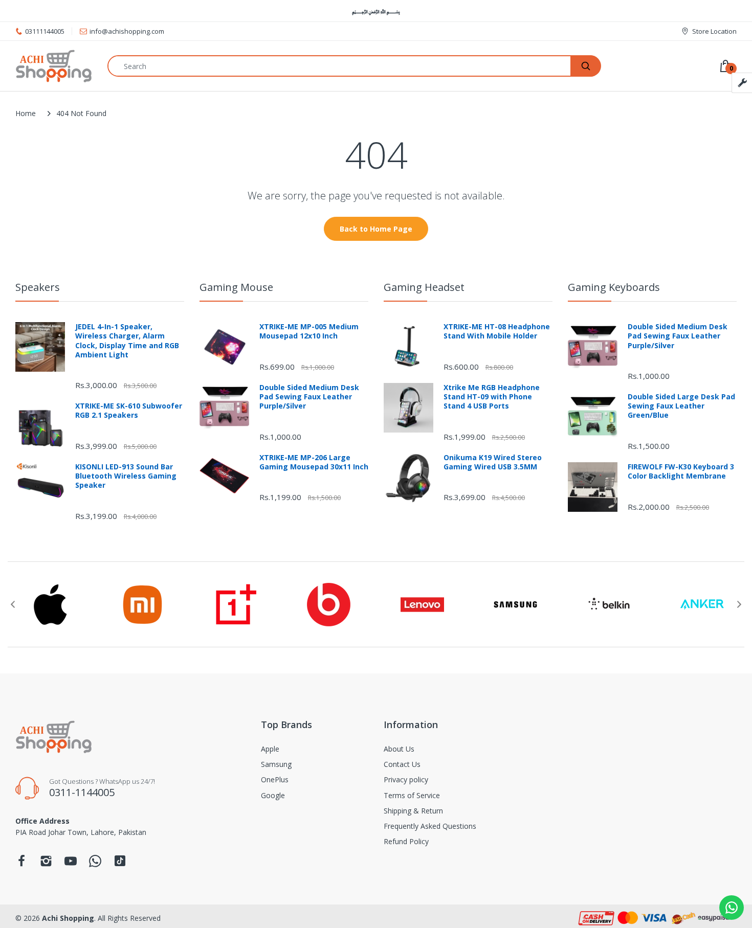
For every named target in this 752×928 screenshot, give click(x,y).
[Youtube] (70, 864)
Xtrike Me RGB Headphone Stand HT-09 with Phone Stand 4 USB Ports (492, 397)
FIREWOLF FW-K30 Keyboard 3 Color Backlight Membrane (681, 471)
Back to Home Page (376, 229)
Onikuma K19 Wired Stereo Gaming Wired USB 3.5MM (493, 462)
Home (25, 113)
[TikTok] (120, 863)
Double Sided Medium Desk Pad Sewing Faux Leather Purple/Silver (309, 397)
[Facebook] (21, 864)
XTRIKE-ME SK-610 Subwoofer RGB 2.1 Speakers (128, 410)
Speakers (37, 287)
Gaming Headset (424, 287)
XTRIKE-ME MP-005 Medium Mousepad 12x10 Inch (309, 331)
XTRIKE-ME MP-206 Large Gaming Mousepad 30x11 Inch (313, 462)
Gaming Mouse (236, 287)
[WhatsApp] (95, 864)
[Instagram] (46, 864)
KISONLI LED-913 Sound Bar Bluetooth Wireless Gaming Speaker (125, 476)
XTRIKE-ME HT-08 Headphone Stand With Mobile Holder (497, 331)
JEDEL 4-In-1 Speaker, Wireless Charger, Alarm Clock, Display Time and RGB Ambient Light (127, 340)
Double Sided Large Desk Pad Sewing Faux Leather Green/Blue (681, 406)
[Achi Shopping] (53, 66)
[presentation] (13, 604)
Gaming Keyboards (614, 287)
